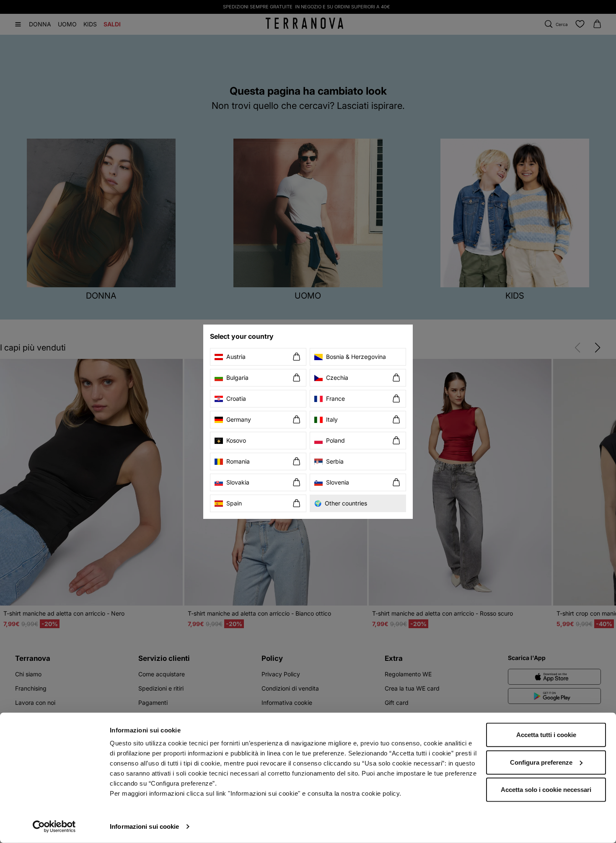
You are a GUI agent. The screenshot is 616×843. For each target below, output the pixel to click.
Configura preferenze (541, 762)
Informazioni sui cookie (144, 826)
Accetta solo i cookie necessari (546, 789)
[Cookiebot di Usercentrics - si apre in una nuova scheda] (54, 826)
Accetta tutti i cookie (546, 734)
